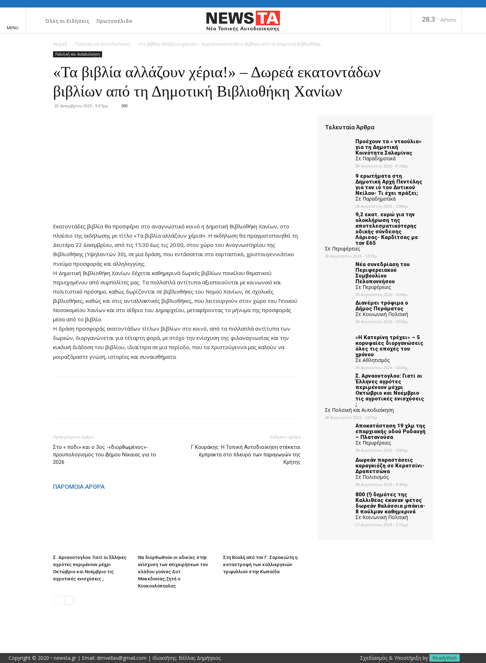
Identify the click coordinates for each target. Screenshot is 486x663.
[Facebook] (400, 20)
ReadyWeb (444, 657)
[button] (474, 21)
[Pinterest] (93, 404)
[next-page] (68, 600)
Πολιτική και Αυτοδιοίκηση (102, 44)
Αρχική (60, 44)
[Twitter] (76, 404)
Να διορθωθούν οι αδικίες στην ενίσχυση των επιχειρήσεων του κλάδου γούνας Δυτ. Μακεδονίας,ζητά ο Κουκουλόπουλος (173, 572)
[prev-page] (57, 600)
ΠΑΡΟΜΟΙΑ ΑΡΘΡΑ (79, 486)
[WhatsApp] (109, 404)
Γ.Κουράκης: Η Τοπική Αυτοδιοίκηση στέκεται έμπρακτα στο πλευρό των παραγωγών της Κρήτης (246, 454)
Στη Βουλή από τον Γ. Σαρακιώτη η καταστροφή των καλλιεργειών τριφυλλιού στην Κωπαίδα (260, 564)
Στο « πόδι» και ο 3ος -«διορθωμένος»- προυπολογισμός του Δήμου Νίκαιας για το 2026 (104, 454)
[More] (125, 404)
